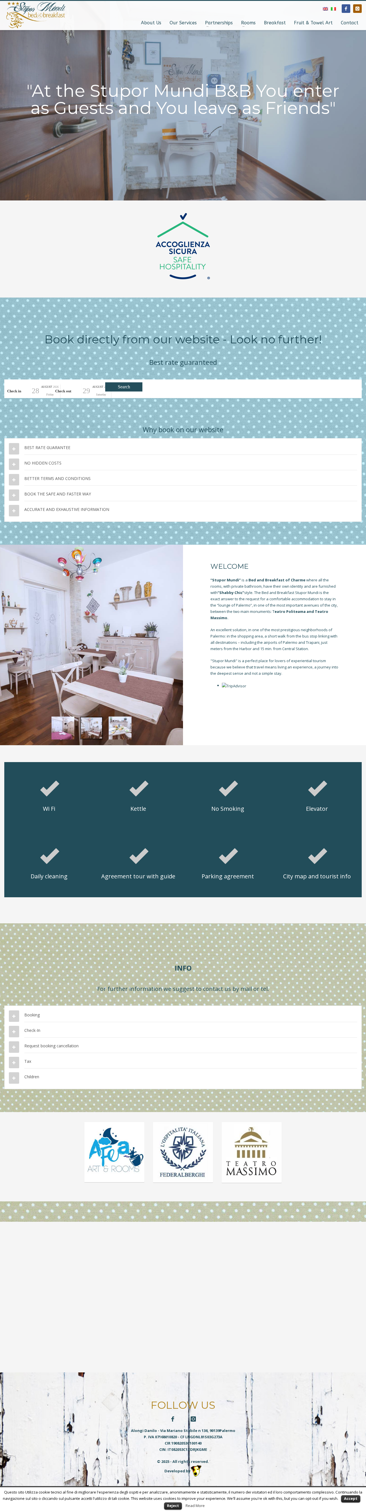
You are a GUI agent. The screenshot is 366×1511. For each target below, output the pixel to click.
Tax (27, 1061)
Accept (350, 1498)
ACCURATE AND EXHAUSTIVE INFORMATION (66, 509)
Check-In (32, 1030)
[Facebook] (346, 8)
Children (31, 1076)
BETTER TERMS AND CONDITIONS (57, 478)
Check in (14, 391)
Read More (195, 1505)
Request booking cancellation (51, 1045)
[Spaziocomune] (91, 644)
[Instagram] (357, 8)
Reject (173, 1505)
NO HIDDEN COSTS (42, 463)
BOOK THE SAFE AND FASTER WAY (57, 494)
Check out (63, 391)
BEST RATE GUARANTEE (47, 447)
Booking (32, 1015)
